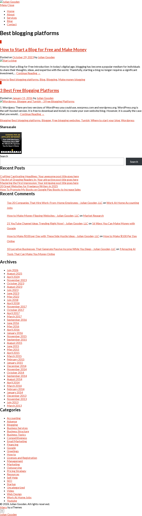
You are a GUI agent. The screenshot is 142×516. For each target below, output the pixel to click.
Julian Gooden (46, 57)
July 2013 (12, 402)
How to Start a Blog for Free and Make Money (43, 49)
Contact (12, 24)
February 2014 (15, 389)
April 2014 (13, 382)
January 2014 (15, 392)
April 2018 (13, 303)
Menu (3, 5)
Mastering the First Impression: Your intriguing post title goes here (39, 182)
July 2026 (12, 270)
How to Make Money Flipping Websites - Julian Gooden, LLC (43, 215)
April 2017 (13, 313)
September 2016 (17, 319)
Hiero (3, 507)
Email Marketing (17, 441)
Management (15, 461)
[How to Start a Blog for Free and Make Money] (8, 60)
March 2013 (14, 405)
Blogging (51, 79)
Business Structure (18, 431)
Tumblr (85, 120)
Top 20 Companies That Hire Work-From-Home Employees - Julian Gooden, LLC (55, 202)
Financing (12, 444)
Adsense (12, 421)
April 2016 (13, 329)
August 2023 (14, 286)
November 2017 (17, 306)
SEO (9, 480)
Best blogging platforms (24, 79)
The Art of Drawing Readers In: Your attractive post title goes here (39, 179)
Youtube (12, 500)
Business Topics (16, 434)
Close (10, 5)
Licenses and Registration (22, 457)
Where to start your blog (105, 120)
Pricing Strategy (16, 471)
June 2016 (13, 323)
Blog (10, 21)
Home (10, 11)
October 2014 (15, 372)
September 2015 (17, 339)
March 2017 (14, 316)
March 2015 (14, 356)
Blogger (46, 120)
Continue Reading (28, 73)
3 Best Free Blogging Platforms (29, 90)
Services (12, 17)
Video (10, 490)
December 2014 (16, 366)
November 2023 (17, 280)
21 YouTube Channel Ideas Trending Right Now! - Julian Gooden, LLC (47, 223)
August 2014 (14, 379)
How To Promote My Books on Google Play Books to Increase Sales (40, 189)
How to (4, 79)
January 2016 (15, 332)
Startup (11, 484)
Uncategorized (16, 487)
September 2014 (17, 375)
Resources (13, 474)
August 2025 (14, 273)
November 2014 (17, 369)
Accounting (14, 418)
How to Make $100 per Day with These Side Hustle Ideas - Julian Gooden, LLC (53, 236)
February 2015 (15, 359)
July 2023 (12, 290)
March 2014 (14, 385)
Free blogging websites (66, 120)
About (11, 14)
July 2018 (12, 299)
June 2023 (13, 293)
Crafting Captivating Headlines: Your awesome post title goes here (39, 176)
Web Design (14, 494)
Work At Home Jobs (19, 497)
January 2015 (15, 362)
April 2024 (13, 276)
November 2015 (17, 336)
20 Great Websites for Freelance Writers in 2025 (29, 186)
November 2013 (17, 399)
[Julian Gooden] (10, 1)
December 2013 (16, 395)
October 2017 (15, 309)
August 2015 (14, 342)
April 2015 (13, 352)
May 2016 (13, 326)
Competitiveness (17, 438)
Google (11, 447)
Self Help (12, 477)
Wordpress (127, 120)
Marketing (13, 464)
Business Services (17, 428)
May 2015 (13, 349)
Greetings (13, 451)
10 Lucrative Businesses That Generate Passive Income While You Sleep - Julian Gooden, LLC (61, 249)
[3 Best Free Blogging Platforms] (37, 101)
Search (4, 156)
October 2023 (15, 283)
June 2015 (13, 346)
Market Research (93, 215)
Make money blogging (71, 79)
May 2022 (13, 296)
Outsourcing (14, 467)
